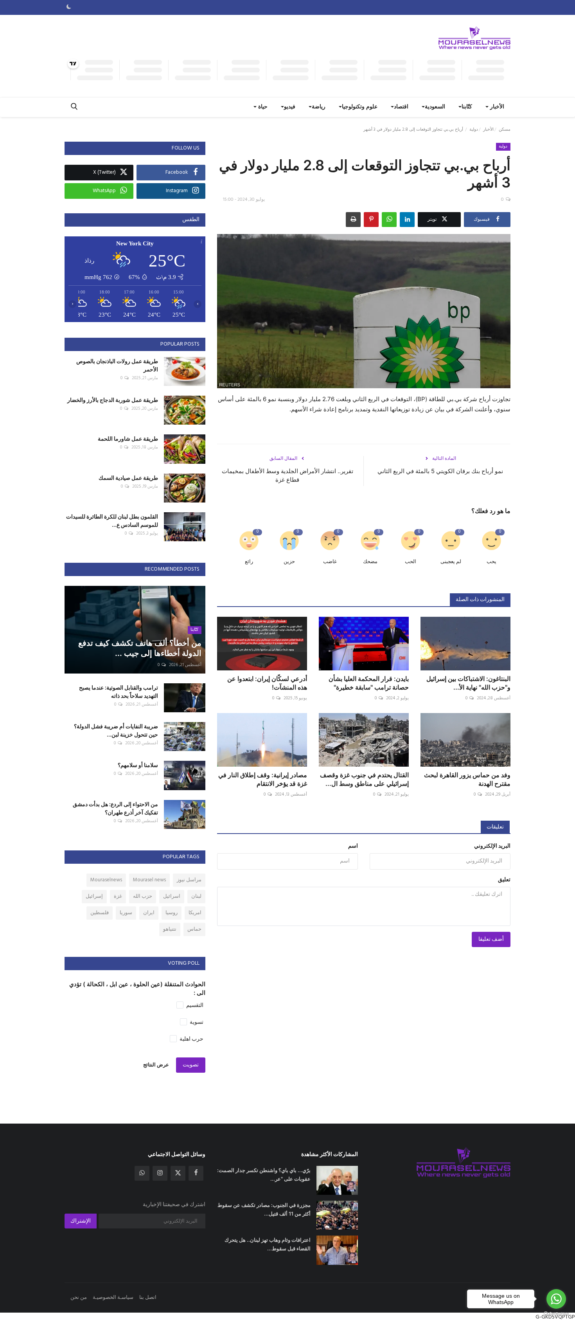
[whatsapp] (142, 1173)
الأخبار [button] (496, 107)
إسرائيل (94, 896)
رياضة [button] (318, 107)
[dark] (69, 7)
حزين (289, 562)
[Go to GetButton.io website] (556, 1314)
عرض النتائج (156, 1065)
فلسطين (99, 913)
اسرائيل (171, 896)
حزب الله (142, 896)
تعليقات (495, 827)
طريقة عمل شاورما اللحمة (128, 438)
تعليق (504, 879)
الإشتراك (80, 1221)
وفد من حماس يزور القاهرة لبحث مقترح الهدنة (467, 779)
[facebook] (196, 1173)
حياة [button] (262, 107)
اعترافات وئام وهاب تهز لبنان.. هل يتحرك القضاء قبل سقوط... (268, 1244)
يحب (491, 562)
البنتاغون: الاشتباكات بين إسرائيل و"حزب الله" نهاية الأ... (468, 683)
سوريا (126, 913)
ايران (149, 913)
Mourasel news (149, 880)
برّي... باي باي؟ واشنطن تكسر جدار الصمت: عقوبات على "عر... (264, 1174)
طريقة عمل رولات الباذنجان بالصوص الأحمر (117, 365)
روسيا (171, 913)
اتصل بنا (147, 1297)
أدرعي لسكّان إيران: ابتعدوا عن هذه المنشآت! (267, 683)
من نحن (78, 1297)
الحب (410, 562)
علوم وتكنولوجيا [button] (359, 107)
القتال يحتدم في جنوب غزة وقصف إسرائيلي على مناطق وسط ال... (364, 779)
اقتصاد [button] (401, 107)
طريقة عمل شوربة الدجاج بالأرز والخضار (112, 399)
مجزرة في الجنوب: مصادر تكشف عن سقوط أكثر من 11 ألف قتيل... (264, 1209)
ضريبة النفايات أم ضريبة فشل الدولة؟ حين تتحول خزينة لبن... (116, 730)
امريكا (195, 913)
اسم (353, 846)
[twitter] (178, 1173)
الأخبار (488, 129)
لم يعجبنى (450, 562)
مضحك (370, 562)
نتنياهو (169, 929)
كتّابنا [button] (467, 107)
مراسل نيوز (189, 880)
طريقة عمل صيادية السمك (128, 477)
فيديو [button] (289, 107)
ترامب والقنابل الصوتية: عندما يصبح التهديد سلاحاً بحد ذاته (118, 691)
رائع (249, 562)
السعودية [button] (435, 107)
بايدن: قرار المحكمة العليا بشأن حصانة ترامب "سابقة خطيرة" (369, 683)
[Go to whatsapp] (556, 1299)
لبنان (196, 896)
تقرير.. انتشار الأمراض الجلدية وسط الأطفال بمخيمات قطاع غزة (287, 475)
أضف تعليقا (491, 939)
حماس (194, 929)
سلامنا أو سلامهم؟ (138, 765)
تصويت (191, 1065)
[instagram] (160, 1173)
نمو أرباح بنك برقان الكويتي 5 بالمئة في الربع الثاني (440, 471)
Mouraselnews (106, 880)
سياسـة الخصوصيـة (113, 1297)
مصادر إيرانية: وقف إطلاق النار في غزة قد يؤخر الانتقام (262, 779)
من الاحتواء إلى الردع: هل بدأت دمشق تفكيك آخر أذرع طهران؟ (115, 808)
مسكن (504, 129)
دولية (473, 129)
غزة (118, 896)
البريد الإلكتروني (492, 846)
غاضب (330, 562)
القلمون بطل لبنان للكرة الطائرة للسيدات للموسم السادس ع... (112, 520)
